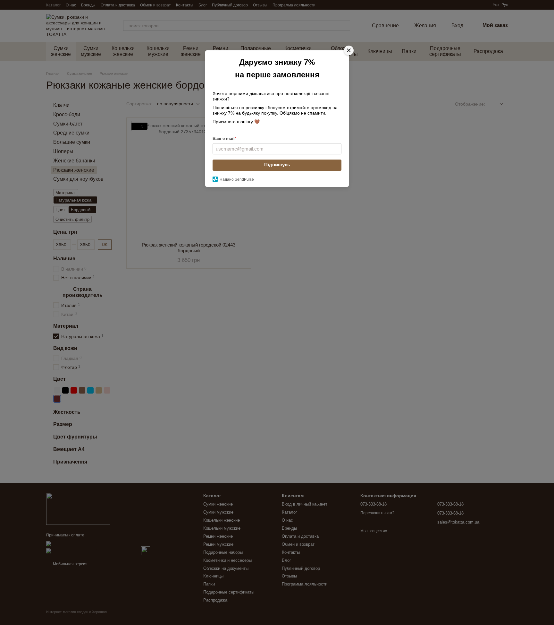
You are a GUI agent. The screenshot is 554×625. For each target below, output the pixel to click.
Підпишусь (277, 164)
